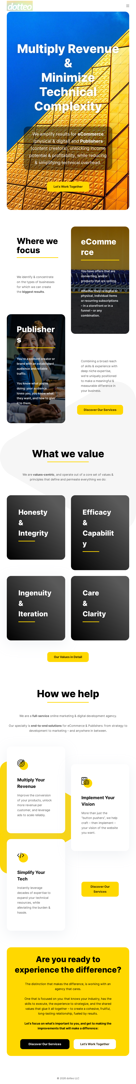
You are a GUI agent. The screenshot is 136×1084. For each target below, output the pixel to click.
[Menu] (127, 5)
